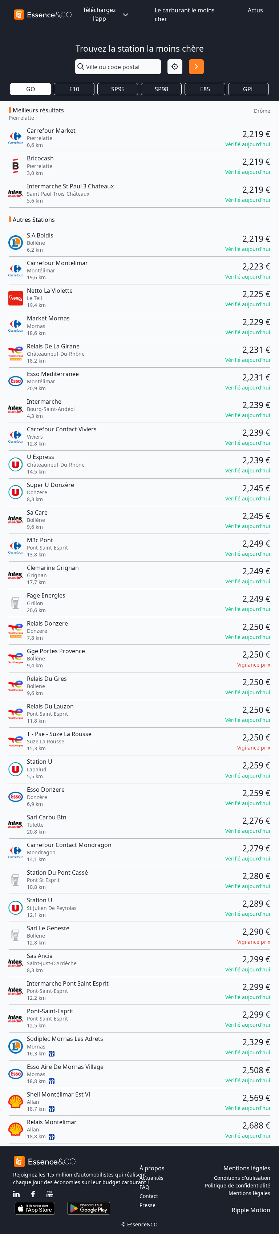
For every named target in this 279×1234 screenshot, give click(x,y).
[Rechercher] (196, 66)
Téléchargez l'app (99, 14)
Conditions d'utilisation (242, 1177)
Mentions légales (249, 1193)
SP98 (161, 89)
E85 (205, 89)
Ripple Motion (251, 1210)
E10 (74, 89)
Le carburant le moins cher (185, 14)
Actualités (151, 1177)
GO (30, 89)
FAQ (144, 1186)
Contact (149, 1196)
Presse (147, 1205)
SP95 (118, 89)
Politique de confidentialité (237, 1185)
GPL (248, 89)
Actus (255, 10)
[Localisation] (174, 66)
